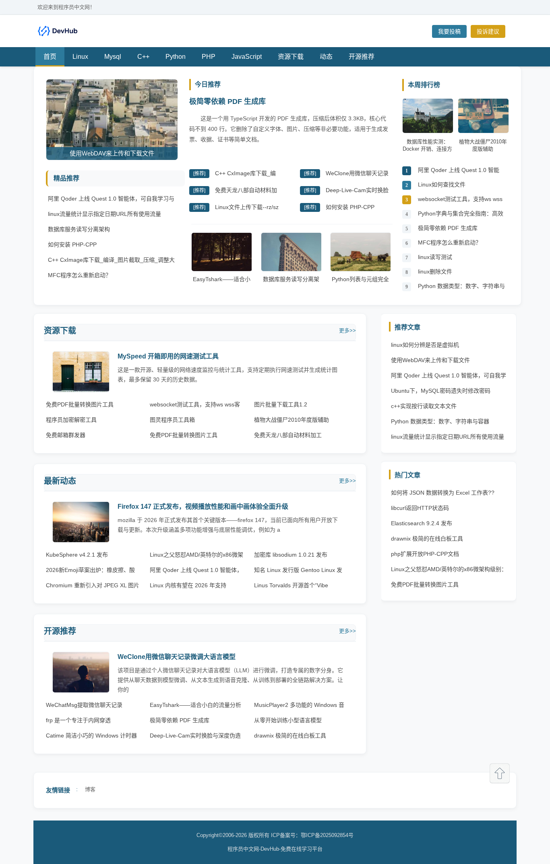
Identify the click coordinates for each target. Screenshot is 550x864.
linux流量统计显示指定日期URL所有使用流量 (104, 214)
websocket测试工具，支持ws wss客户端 (460, 201)
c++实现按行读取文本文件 (424, 406)
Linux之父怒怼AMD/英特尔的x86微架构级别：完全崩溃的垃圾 (449, 571)
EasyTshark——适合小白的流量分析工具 (221, 283)
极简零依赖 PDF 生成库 (227, 101)
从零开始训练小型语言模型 (288, 720)
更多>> (347, 330)
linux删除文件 (435, 271)
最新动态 (60, 481)
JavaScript (247, 56)
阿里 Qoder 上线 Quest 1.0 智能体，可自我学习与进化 (458, 172)
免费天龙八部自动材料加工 (288, 435)
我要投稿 (449, 31)
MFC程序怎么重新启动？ (79, 275)
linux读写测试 (435, 257)
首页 (49, 56)
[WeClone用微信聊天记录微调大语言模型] (81, 690)
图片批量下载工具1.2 (280, 404)
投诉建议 (488, 31)
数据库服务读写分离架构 (79, 229)
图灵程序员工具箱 (172, 419)
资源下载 (291, 56)
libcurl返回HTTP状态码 (420, 508)
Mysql (112, 56)
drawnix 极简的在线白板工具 (290, 735)
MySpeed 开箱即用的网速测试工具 (168, 356)
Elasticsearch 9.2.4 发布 (421, 523)
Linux (80, 56)
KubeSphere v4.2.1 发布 (77, 554)
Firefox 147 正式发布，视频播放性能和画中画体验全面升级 (203, 506)
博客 (90, 789)
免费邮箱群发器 (65, 435)
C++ (143, 56)
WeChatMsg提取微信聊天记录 (84, 705)
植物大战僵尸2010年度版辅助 (291, 419)
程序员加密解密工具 (71, 419)
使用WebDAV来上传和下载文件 (430, 360)
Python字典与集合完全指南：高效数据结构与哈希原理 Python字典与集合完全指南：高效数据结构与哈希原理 (461, 215)
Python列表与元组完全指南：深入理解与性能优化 (360, 287)
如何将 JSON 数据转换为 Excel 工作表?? (442, 492)
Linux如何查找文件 (441, 184)
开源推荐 (361, 56)
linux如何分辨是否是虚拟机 (425, 345)
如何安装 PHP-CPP (72, 244)
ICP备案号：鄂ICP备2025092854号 (312, 835)
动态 (326, 56)
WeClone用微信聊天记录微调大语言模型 (177, 656)
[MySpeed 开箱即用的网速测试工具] (81, 390)
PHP (208, 56)
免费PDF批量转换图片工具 (80, 404)
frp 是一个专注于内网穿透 (78, 720)
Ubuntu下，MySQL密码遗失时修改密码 (440, 390)
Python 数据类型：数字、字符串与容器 (461, 288)
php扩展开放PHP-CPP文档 (425, 554)
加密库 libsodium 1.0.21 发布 (290, 554)
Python (175, 56)
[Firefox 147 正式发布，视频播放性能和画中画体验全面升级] (81, 540)
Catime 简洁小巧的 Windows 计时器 (91, 735)
